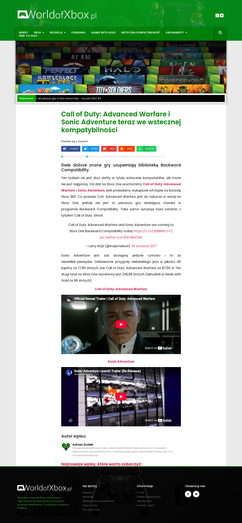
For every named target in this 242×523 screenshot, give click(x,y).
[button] (70, 149)
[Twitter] (222, 15)
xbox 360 (149, 156)
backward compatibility (102, 156)
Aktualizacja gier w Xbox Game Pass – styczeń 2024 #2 (69, 98)
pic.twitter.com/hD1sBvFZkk (121, 237)
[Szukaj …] (220, 33)
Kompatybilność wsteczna (130, 156)
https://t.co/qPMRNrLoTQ (153, 231)
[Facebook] (217, 15)
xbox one (160, 156)
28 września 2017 (144, 246)
